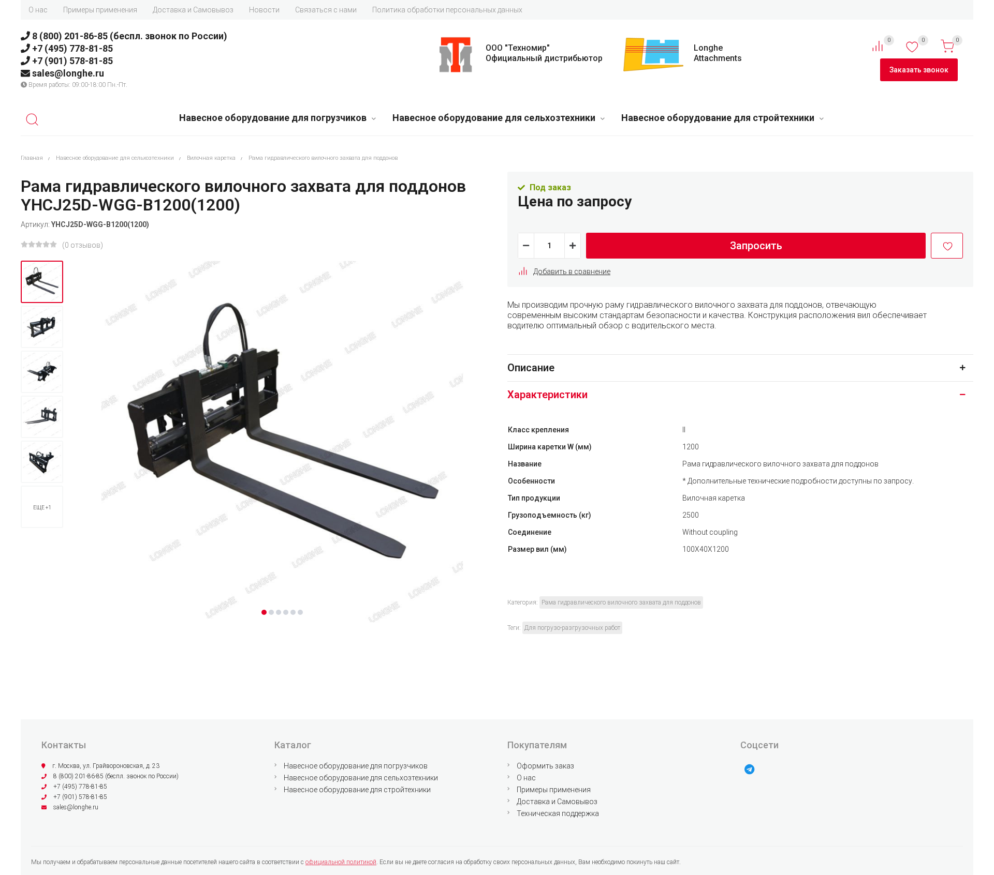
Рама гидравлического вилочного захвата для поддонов (323, 158)
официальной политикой (340, 862)
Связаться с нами (326, 10)
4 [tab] (285, 612)
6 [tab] (300, 612)
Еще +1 (42, 507)
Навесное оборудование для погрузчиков (273, 117)
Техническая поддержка (558, 813)
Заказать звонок (918, 70)
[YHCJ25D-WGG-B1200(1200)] (42, 282)
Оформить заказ (545, 766)
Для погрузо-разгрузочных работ (572, 627)
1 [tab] (264, 612)
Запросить (756, 245)
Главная (32, 158)
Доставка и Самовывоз (193, 10)
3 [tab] (278, 612)
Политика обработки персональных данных (447, 10)
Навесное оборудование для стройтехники (717, 117)
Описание (530, 367)
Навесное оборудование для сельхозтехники (493, 117)
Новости (264, 10)
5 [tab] (293, 612)
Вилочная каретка (211, 158)
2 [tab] (271, 612)
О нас (38, 10)
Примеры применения (100, 10)
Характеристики (547, 394)
